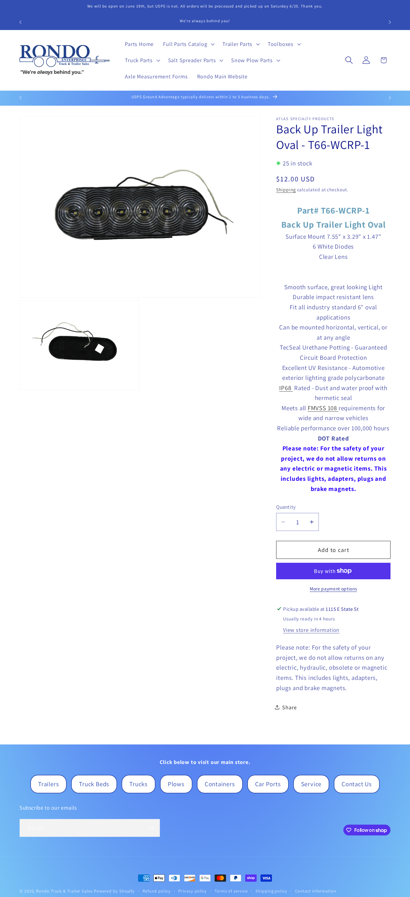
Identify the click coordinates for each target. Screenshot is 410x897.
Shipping (286, 189)
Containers (220, 784)
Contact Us (357, 784)
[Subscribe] (151, 828)
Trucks (138, 784)
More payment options (333, 589)
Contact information (315, 891)
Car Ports (268, 784)
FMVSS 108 (323, 408)
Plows (176, 784)
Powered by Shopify (114, 891)
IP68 (286, 387)
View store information (311, 629)
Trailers (48, 784)
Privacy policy (192, 891)
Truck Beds (94, 784)
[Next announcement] (389, 22)
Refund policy (157, 891)
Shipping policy (271, 891)
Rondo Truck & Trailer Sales (64, 891)
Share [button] (289, 707)
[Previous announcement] (20, 22)
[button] (188, 44)
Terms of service (231, 891)
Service (311, 784)
